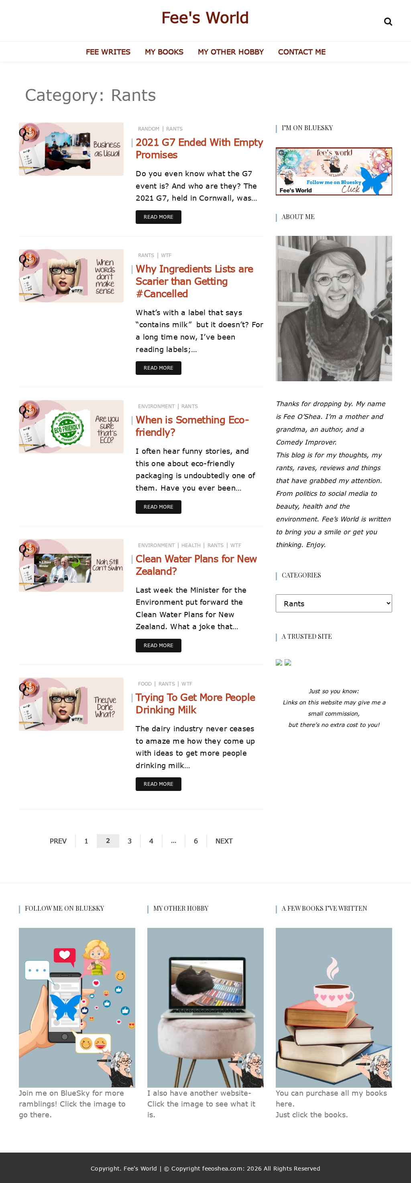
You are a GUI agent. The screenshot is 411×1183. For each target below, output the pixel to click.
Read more (158, 217)
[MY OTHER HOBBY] (205, 1007)
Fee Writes (55, 164)
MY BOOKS (164, 51)
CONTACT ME (302, 51)
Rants (174, 129)
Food (145, 684)
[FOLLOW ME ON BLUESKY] (77, 1007)
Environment (156, 406)
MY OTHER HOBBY (231, 51)
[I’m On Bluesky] (334, 170)
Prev (58, 841)
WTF (166, 255)
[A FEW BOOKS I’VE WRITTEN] (334, 1007)
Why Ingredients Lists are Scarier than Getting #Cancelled (194, 281)
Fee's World (205, 17)
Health (191, 545)
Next (224, 841)
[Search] (388, 20)
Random (149, 129)
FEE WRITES (108, 51)
